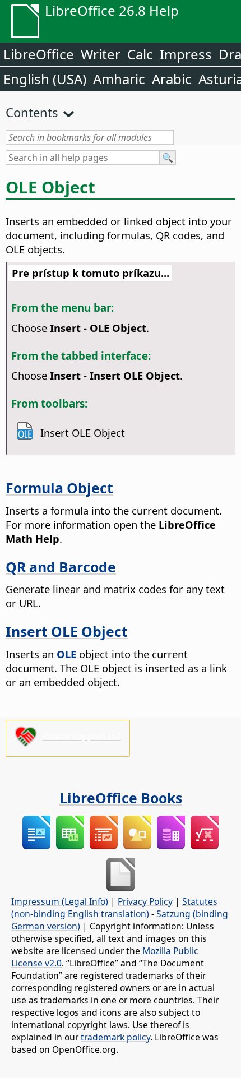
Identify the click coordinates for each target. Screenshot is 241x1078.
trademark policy (115, 1037)
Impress (186, 54)
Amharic (119, 79)
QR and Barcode (61, 566)
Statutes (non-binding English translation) (114, 907)
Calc (140, 54)
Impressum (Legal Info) (59, 901)
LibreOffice (38, 54)
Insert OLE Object (67, 631)
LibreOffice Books (120, 797)
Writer (101, 54)
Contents (32, 112)
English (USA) (44, 79)
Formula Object (59, 487)
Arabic (172, 79)
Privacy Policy (145, 901)
